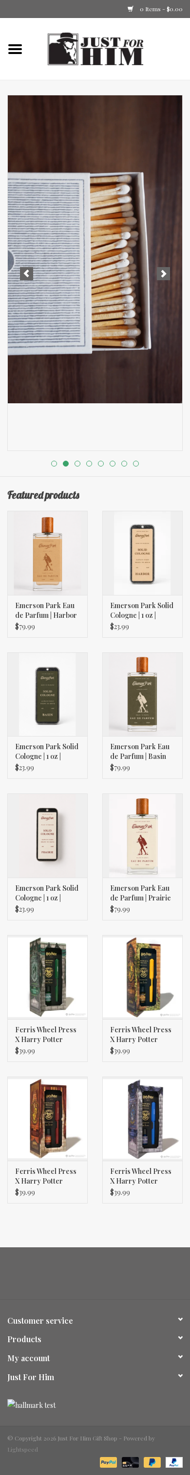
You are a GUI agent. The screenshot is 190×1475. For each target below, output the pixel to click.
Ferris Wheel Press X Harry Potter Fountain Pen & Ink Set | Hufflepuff (141, 1034)
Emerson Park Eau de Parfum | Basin (140, 751)
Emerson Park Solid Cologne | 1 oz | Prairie (46, 893)
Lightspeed (22, 1449)
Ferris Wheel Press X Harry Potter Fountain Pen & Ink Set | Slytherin (46, 1034)
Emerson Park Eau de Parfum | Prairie (140, 892)
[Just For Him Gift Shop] (110, 48)
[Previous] (26, 273)
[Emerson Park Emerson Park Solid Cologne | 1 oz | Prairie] (47, 835)
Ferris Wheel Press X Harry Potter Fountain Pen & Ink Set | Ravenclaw (141, 1176)
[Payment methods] (107, 1461)
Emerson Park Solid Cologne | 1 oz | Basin (46, 751)
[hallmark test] (95, 1405)
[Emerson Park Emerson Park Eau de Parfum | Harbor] (47, 553)
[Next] (163, 273)
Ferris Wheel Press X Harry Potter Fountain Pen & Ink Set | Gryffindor (46, 1176)
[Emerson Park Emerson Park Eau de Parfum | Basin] (142, 694)
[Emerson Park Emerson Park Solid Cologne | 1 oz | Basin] (47, 694)
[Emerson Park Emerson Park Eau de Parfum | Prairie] (142, 835)
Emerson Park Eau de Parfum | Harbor (46, 610)
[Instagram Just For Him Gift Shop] (104, 1277)
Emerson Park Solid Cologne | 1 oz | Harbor (141, 610)
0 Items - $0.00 (160, 9)
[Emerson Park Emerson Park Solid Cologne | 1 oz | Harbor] (142, 553)
